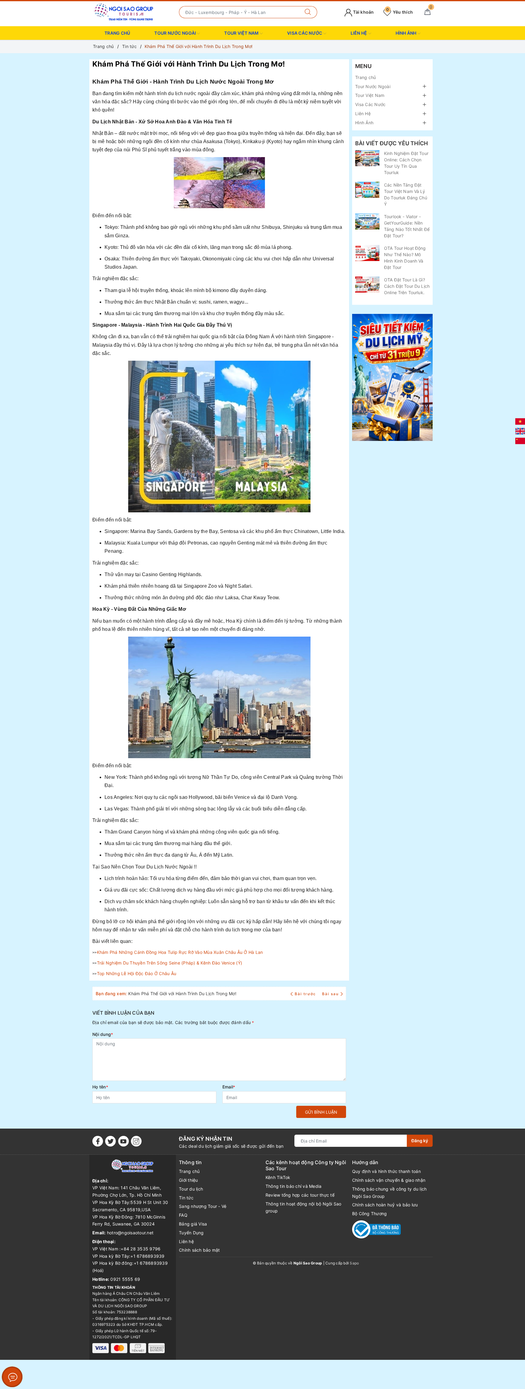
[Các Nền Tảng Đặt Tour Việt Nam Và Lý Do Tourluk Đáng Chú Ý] (367, 190)
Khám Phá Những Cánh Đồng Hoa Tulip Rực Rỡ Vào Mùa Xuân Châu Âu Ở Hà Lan (180, 952)
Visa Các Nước (305, 33)
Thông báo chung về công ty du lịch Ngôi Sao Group (389, 1192)
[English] (520, 430)
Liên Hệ (359, 33)
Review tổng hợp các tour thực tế (300, 1195)
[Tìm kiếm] (308, 12)
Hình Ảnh (406, 33)
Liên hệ (186, 1241)
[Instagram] (136, 1141)
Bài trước (306, 994)
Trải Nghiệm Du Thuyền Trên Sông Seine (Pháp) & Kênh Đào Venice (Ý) (169, 962)
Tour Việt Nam (242, 33)
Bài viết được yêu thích (391, 143)
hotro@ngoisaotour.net (130, 1232)
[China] (520, 440)
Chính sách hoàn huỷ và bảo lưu (385, 1204)
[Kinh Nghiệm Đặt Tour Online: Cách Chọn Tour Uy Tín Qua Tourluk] (367, 158)
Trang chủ (117, 33)
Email (228, 1086)
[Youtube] (123, 1141)
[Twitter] (110, 1141)
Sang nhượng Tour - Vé (202, 1206)
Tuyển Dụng (191, 1232)
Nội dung (102, 1034)
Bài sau (330, 994)
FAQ (183, 1215)
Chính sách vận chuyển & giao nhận (388, 1180)
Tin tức (186, 1197)
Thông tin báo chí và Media (294, 1186)
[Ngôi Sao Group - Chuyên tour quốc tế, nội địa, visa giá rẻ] (123, 11)
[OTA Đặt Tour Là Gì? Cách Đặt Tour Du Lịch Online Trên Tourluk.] (367, 285)
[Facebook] (97, 1141)
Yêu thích (399, 12)
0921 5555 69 (125, 1279)
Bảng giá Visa (193, 1223)
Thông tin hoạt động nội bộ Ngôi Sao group (303, 1207)
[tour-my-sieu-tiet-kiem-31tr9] (392, 377)
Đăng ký (419, 1140)
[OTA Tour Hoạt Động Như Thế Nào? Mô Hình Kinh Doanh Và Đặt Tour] (367, 253)
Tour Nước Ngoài (175, 33)
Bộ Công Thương (369, 1213)
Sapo (354, 1263)
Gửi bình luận (321, 1112)
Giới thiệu (188, 1180)
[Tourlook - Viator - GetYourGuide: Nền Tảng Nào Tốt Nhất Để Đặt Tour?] (367, 221)
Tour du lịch (191, 1188)
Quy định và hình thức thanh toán (386, 1171)
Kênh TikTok (278, 1177)
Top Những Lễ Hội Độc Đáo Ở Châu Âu (137, 973)
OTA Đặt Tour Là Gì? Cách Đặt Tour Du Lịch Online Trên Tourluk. (407, 286)
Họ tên (100, 1086)
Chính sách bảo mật (199, 1250)
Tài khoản (363, 12)
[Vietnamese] (520, 421)
